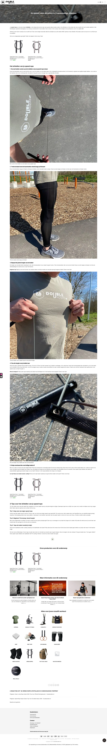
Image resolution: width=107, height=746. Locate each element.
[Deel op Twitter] (51, 685)
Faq (40, 738)
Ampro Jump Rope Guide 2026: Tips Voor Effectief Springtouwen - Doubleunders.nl (34, 694)
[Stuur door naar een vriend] (54, 685)
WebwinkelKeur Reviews (55, 744)
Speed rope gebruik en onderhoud (81, 597)
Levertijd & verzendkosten (48, 738)
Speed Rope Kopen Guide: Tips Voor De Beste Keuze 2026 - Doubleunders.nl (33, 698)
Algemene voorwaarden (33, 738)
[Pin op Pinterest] (56, 685)
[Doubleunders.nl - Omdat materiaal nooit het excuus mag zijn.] (13, 2)
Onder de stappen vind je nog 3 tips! (34, 36)
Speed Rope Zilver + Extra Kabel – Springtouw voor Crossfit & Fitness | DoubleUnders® (35, 57)
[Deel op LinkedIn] (58, 685)
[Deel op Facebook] (49, 685)
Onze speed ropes (14, 533)
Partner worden (75, 738)
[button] (99, 2)
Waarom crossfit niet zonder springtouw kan (23, 597)
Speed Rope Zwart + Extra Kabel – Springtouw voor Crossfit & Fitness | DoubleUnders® (17, 57)
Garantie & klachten (59, 738)
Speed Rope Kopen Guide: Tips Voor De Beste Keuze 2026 (52, 598)
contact (28, 508)
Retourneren (68, 738)
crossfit (47, 11)
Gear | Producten (54, 11)
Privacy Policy (53, 739)
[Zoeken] (102, 2)
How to (60, 11)
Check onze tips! (68, 269)
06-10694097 (37, 723)
